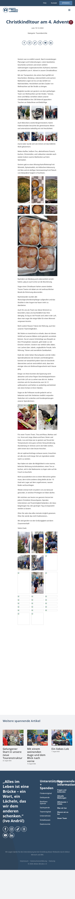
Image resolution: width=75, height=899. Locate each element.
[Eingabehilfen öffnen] (71, 22)
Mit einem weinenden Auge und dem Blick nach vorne (36, 734)
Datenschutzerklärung (38, 840)
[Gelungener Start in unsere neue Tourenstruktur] (13, 710)
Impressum (24, 840)
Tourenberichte (41, 33)
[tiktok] (35, 43)
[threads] (40, 43)
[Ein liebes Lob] (61, 710)
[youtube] (45, 43)
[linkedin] (51, 43)
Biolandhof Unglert (28, 173)
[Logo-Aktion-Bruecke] (10, 8)
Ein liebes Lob (60, 728)
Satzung (52, 840)
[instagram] (29, 43)
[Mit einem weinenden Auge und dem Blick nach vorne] (37, 710)
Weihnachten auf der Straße (35, 94)
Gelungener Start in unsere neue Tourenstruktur (13, 732)
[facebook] (24, 43)
